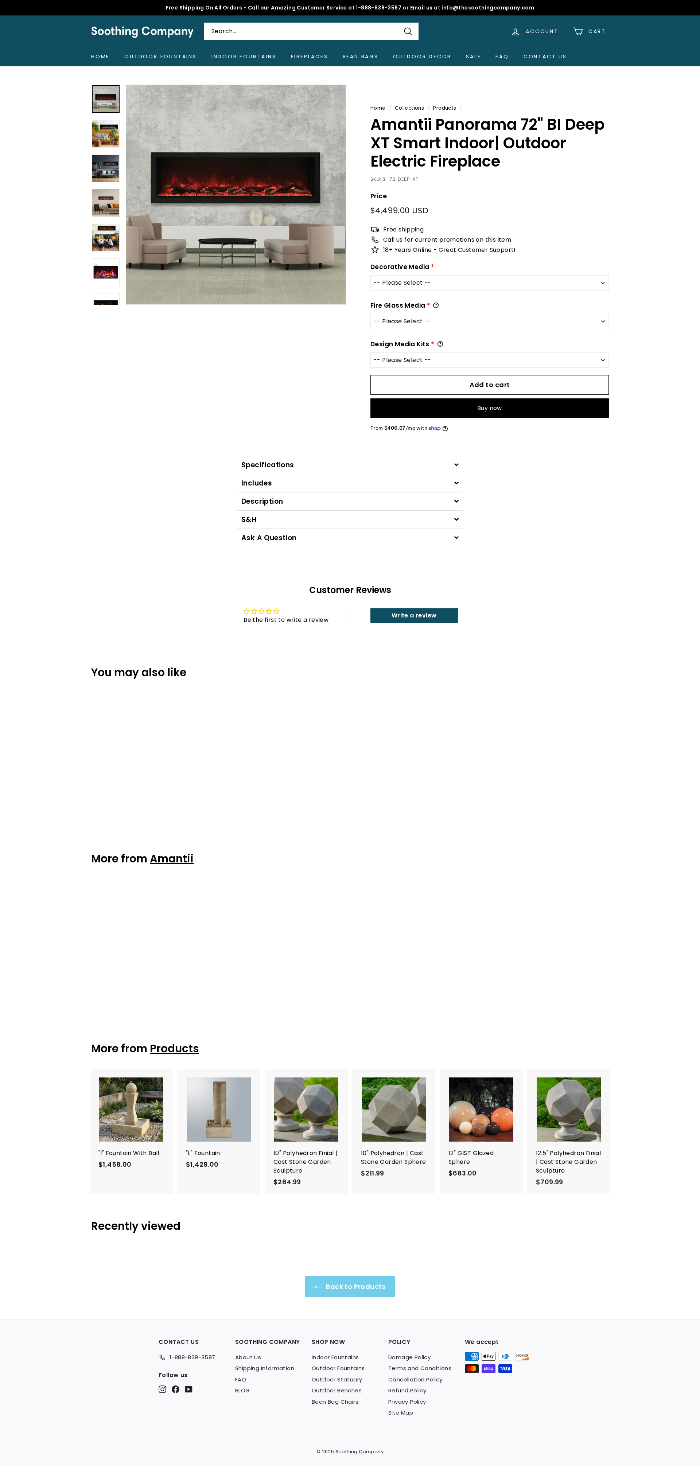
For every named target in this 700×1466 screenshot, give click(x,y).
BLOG (242, 1390)
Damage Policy (409, 1357)
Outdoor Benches (337, 1390)
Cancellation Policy (415, 1379)
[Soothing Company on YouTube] (188, 1389)
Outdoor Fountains (160, 56)
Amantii (172, 858)
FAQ (502, 56)
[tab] (350, 465)
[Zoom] (236, 194)
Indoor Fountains (243, 56)
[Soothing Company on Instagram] (162, 1389)
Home (100, 56)
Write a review (414, 615)
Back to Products (355, 1286)
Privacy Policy (407, 1401)
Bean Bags (360, 56)
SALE (473, 56)
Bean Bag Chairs (335, 1401)
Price (378, 196)
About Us (248, 1357)
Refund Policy (407, 1390)
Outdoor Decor (422, 56)
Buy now (489, 408)
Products (444, 108)
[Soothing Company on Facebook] (175, 1389)
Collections (409, 108)
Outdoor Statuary (337, 1379)
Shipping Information (264, 1368)
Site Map (400, 1412)
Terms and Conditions (419, 1368)
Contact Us (545, 56)
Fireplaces (309, 56)
